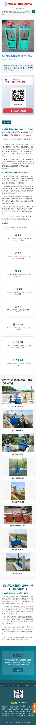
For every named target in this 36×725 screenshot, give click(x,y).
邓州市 (30, 685)
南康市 (21, 685)
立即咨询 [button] (18, 670)
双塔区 (13, 685)
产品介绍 (6, 122)
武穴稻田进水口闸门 (18, 573)
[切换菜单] (33, 11)
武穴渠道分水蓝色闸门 (18, 549)
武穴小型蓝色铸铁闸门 (18, 478)
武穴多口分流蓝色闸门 (18, 406)
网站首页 (10, 11)
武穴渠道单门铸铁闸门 (18, 502)
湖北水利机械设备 (17, 11)
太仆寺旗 (4, 685)
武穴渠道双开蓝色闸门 (18, 454)
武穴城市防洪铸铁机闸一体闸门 (18, 525)
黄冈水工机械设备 (27, 11)
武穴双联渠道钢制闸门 (18, 430)
